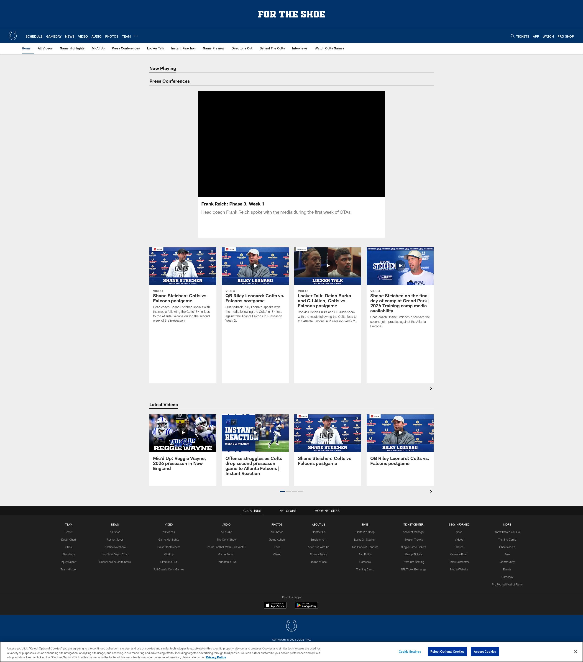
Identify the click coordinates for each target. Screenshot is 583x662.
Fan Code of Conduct (365, 547)
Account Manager (413, 532)
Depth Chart (68, 539)
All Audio (226, 532)
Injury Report (69, 561)
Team (68, 524)
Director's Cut (168, 561)
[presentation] (432, 389)
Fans (507, 554)
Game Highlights (169, 539)
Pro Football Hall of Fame (507, 584)
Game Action (277, 539)
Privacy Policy (318, 554)
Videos (459, 539)
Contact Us (318, 532)
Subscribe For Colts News (115, 561)
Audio (226, 524)
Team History (69, 569)
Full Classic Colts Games (168, 569)
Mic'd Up (169, 554)
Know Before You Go (507, 532)
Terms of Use (319, 561)
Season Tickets (413, 539)
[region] (291, 652)
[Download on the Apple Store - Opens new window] (275, 606)
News (115, 524)
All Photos (277, 532)
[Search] (512, 36)
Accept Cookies (485, 651)
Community (507, 561)
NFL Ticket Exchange (413, 569)
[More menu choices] (136, 36)
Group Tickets (413, 554)
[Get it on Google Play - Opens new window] (306, 607)
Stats (68, 547)
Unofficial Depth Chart (115, 554)
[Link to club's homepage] (12, 35)
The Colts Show (226, 539)
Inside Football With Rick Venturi (226, 547)
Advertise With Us (318, 547)
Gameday (365, 561)
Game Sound (226, 554)
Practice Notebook (115, 547)
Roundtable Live (226, 561)
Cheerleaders (507, 547)
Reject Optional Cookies (447, 651)
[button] (276, 144)
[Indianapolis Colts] (291, 626)
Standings (68, 554)
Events (507, 569)
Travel (277, 547)
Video (169, 524)
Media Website (459, 569)
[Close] (576, 652)
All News (115, 532)
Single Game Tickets (413, 547)
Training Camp (365, 569)
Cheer (277, 554)
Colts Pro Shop (365, 532)
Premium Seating (413, 561)
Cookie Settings (410, 651)
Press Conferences (168, 547)
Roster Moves (115, 539)
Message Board (459, 554)
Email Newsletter (459, 561)
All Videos (169, 532)
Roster (69, 532)
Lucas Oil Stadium (365, 539)
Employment (318, 539)
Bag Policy (365, 554)
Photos (277, 524)
